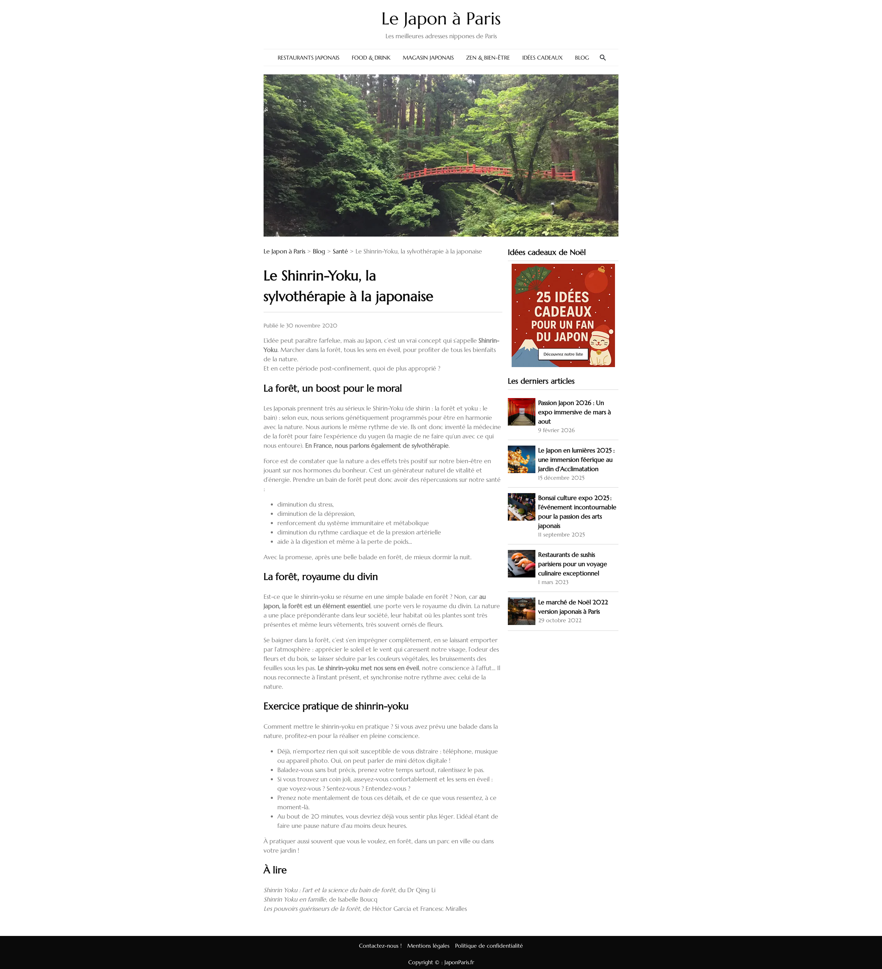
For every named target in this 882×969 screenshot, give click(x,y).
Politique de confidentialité (489, 945)
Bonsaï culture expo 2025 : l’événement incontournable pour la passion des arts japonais (577, 512)
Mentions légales (428, 945)
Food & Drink (371, 57)
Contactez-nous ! (380, 945)
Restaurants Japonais (308, 57)
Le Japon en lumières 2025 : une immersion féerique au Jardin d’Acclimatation (576, 459)
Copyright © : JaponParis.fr (441, 962)
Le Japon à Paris (441, 18)
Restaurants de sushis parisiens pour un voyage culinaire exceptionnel (572, 564)
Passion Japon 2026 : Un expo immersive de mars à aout (574, 412)
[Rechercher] (603, 57)
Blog (582, 57)
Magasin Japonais (428, 57)
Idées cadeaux (542, 57)
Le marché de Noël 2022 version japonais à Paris (573, 606)
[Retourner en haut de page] (871, 949)
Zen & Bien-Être (488, 57)
